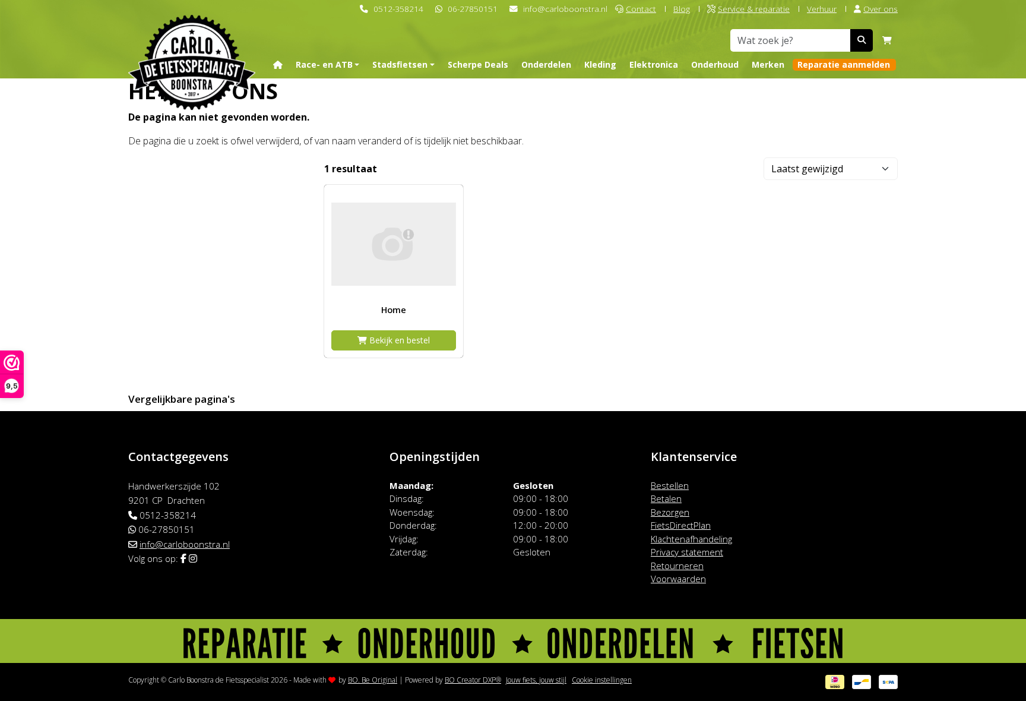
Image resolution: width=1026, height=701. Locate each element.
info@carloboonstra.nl (565, 8)
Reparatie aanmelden (843, 64)
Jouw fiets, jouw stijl (536, 680)
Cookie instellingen (602, 680)
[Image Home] (393, 244)
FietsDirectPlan (681, 525)
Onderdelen (546, 64)
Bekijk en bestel (398, 340)
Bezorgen (670, 512)
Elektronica (653, 64)
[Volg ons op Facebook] (183, 558)
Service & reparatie (754, 8)
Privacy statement (687, 552)
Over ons (880, 8)
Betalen (666, 498)
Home (393, 309)
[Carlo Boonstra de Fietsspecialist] (191, 43)
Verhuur (822, 8)
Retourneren (677, 565)
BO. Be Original (372, 680)
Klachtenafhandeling (691, 539)
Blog (681, 8)
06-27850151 (473, 8)
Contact (641, 8)
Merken (768, 64)
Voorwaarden (678, 579)
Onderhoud (715, 64)
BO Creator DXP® (473, 680)
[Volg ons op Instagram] (193, 558)
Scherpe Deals (478, 64)
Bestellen (670, 485)
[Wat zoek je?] (861, 40)
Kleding (600, 64)
